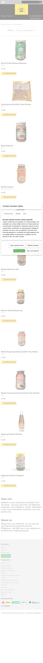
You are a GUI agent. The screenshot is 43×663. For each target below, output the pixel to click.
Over (24, 213)
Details (18, 213)
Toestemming (8, 213)
